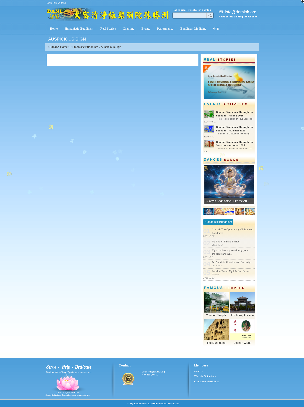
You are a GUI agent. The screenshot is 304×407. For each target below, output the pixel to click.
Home (64, 46)
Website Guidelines (205, 376)
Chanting (206, 10)
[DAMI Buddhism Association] (107, 20)
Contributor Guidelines (206, 381)
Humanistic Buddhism (84, 46)
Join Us (198, 371)
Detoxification (194, 10)
